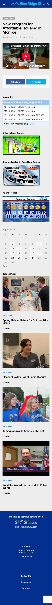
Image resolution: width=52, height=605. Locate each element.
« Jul (5, 266)
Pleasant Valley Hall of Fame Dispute (24, 377)
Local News (9, 18)
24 (12, 258)
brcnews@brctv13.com (26, 527)
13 (33, 248)
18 (19, 253)
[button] (4, 4)
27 (33, 258)
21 (39, 253)
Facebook (26, 582)
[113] (32, 123)
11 (19, 248)
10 (13, 248)
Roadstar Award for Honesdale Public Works (25, 486)
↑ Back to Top (26, 556)
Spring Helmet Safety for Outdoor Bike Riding (25, 321)
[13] (26, 123)
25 (19, 258)
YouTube (26, 588)
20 (32, 253)
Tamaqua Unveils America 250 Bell (23, 431)
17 (13, 253)
